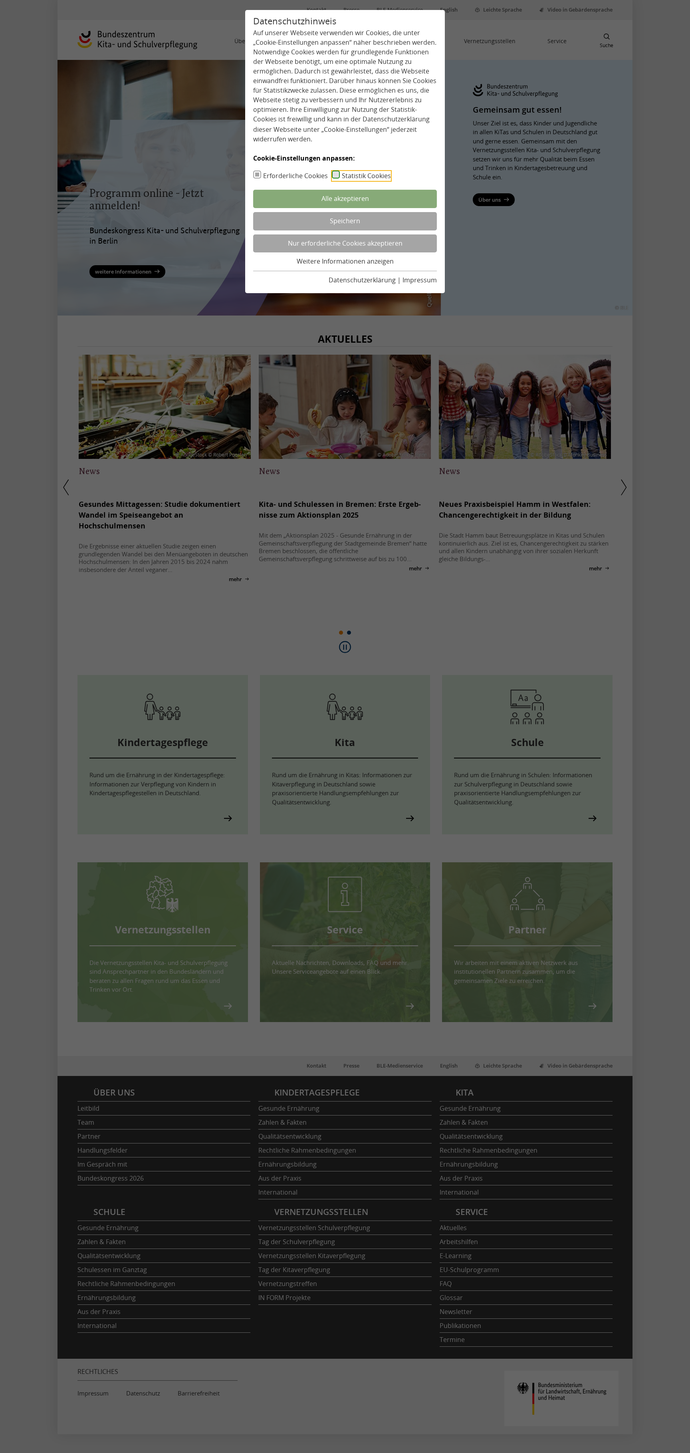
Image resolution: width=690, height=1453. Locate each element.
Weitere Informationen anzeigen (345, 261)
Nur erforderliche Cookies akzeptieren (345, 243)
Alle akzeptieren (345, 198)
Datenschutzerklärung (396, 119)
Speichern (345, 220)
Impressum (419, 280)
